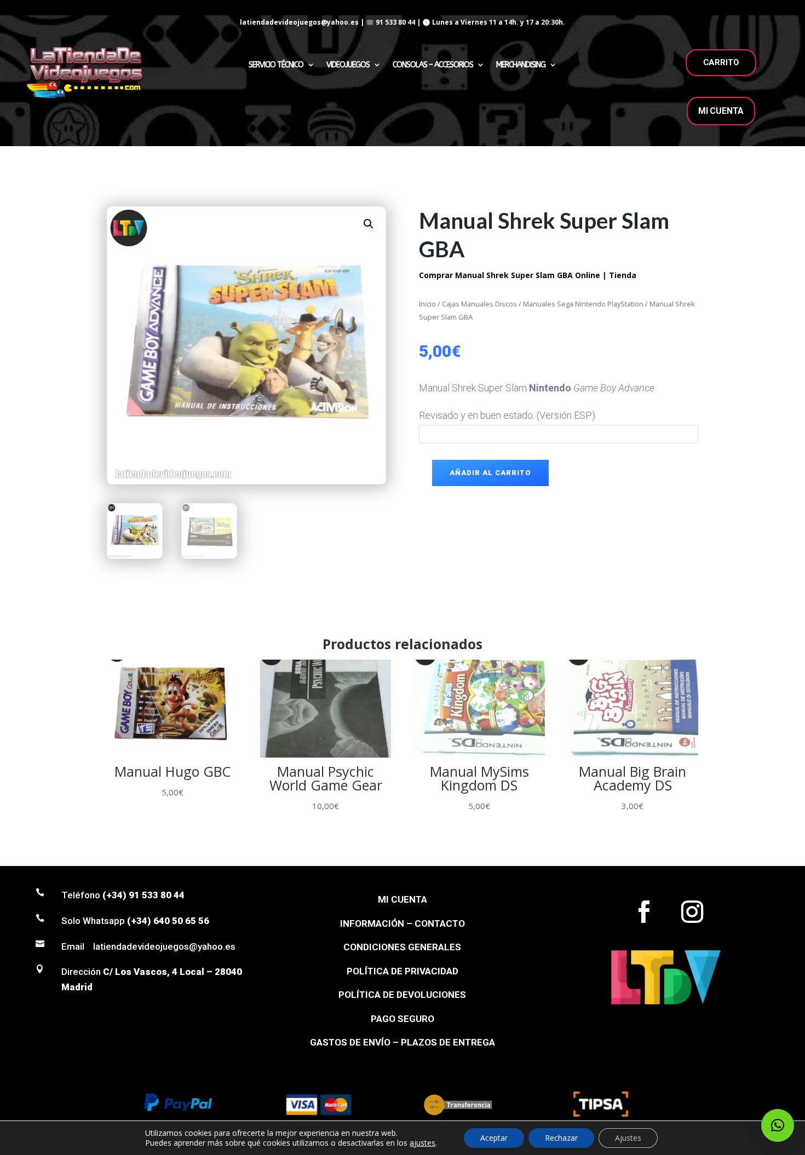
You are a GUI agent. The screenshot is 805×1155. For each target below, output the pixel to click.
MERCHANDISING (520, 65)
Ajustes (628, 1138)
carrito (721, 62)
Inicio (427, 304)
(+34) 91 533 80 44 (143, 895)
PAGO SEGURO (402, 1018)
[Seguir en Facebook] (644, 912)
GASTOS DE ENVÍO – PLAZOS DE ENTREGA (402, 1042)
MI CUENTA (721, 111)
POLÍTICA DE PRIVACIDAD (402, 971)
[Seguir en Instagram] (692, 912)
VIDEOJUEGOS (348, 65)
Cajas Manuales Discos (479, 304)
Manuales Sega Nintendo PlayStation (583, 304)
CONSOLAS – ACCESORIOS (433, 65)
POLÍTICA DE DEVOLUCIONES (402, 994)
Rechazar (561, 1138)
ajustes (422, 1143)
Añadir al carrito (490, 473)
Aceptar (494, 1138)
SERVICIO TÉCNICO (276, 65)
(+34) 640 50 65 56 (168, 920)
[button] (368, 224)
